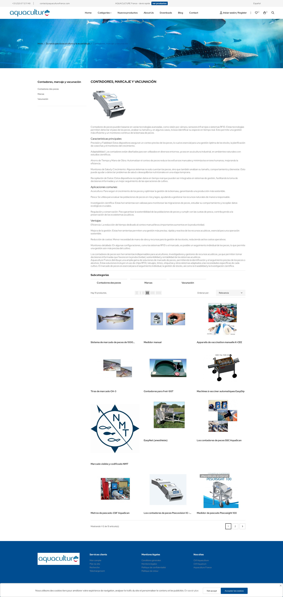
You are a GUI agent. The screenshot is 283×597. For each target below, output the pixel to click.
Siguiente (242, 526)
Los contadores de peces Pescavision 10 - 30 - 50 (167, 513)
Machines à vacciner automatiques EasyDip (221, 391)
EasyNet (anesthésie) (156, 440)
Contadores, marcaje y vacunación (59, 82)
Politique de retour (150, 571)
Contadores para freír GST (158, 391)
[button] (159, 3)
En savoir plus (191, 590)
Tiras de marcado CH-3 (103, 391)
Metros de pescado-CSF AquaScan (110, 513)
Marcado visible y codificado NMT (109, 463)
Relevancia (224, 293)
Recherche (95, 567)
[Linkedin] (273, 3)
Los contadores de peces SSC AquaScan (219, 440)
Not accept (212, 590)
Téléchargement (97, 571)
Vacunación (43, 99)
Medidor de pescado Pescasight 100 (217, 513)
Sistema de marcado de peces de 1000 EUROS (112, 342)
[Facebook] (267, 3)
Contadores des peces (48, 89)
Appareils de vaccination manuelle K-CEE (219, 342)
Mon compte (95, 560)
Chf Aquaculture (201, 560)
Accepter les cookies (234, 590)
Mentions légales (149, 564)
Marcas (41, 94)
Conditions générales (151, 560)
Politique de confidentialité (154, 567)
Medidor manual (153, 342)
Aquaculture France (203, 567)
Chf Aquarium (200, 564)
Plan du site (95, 564)
